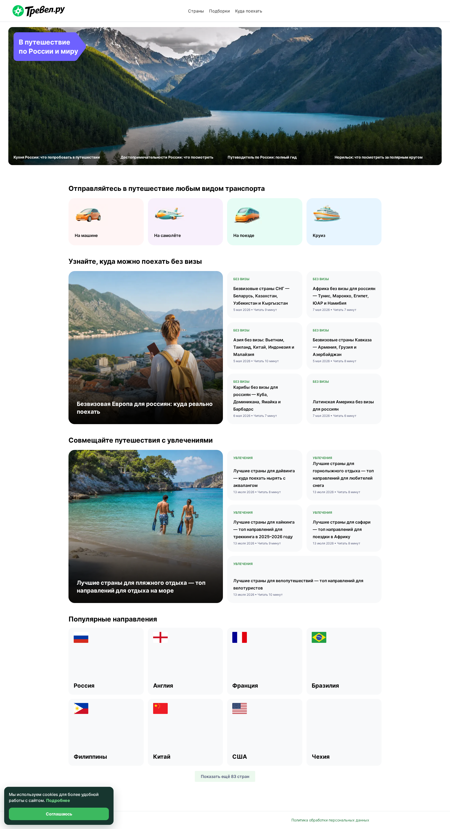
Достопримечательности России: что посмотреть (167, 157)
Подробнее (58, 800)
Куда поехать (248, 11)
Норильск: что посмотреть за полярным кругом (379, 157)
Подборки (219, 11)
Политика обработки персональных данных (330, 820)
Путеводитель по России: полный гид (262, 157)
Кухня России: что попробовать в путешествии (57, 157)
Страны (196, 11)
